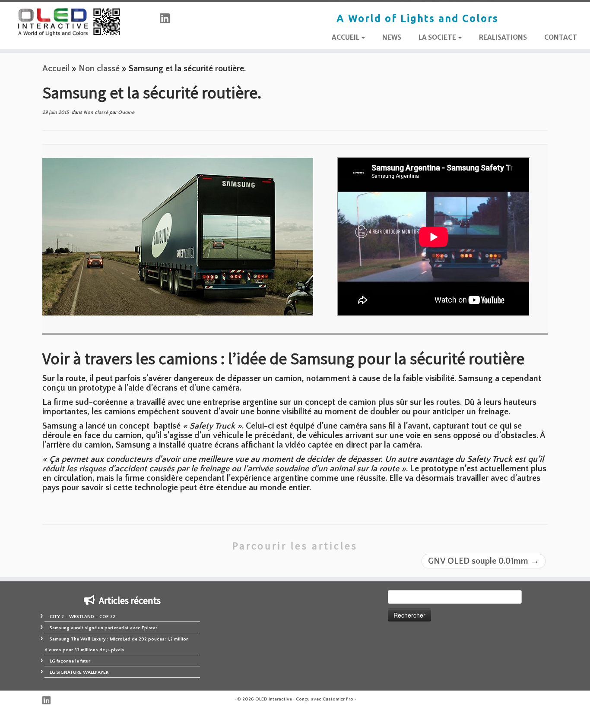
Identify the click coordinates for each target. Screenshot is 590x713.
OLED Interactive (273, 699)
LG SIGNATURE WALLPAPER (79, 672)
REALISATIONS (503, 37)
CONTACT (560, 37)
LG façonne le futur (70, 661)
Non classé (99, 68)
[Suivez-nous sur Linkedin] (167, 19)
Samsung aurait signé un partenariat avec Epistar (103, 628)
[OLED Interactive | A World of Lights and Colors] (68, 22)
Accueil (56, 68)
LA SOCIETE (438, 37)
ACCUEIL (346, 37)
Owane (126, 112)
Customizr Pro (338, 699)
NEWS (391, 37)
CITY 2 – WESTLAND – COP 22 (82, 616)
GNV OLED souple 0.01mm (483, 561)
